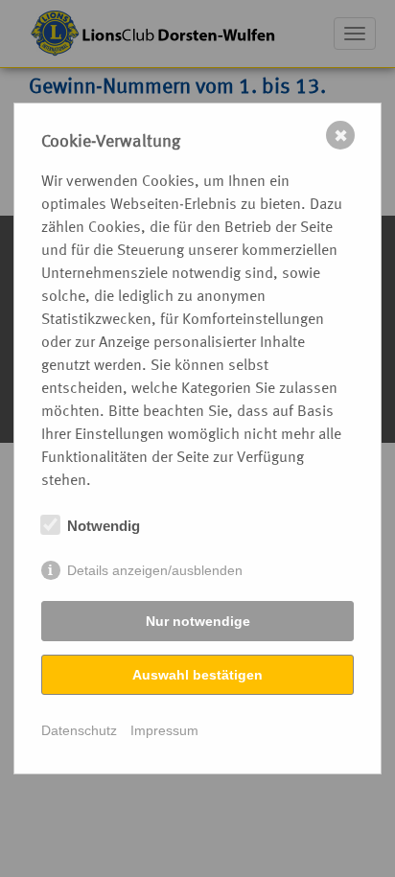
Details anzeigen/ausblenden (155, 570)
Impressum (164, 730)
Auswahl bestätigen (197, 674)
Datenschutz (79, 730)
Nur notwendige (198, 621)
